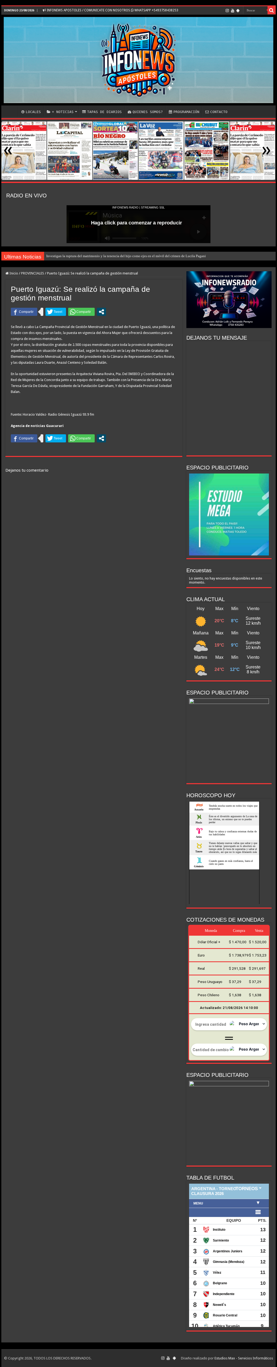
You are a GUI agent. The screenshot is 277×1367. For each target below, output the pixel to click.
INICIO (11, 111)
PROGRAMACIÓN (186, 112)
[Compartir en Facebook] (24, 312)
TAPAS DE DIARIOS (104, 112)
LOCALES (33, 112)
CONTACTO (218, 112)
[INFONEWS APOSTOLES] (138, 60)
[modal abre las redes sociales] (101, 312)
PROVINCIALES (32, 273)
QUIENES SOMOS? (148, 112)
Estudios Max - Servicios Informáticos (244, 1358)
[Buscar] (272, 10)
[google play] (238, 10)
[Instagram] (227, 10)
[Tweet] (55, 312)
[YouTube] (232, 10)
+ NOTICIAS (63, 112)
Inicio (13, 273)
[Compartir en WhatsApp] (81, 312)
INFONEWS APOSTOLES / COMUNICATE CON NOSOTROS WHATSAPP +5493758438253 (112, 10)
